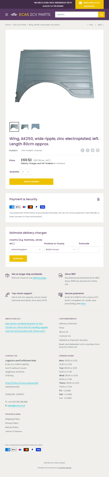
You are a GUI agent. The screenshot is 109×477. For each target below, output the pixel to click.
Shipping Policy (12, 419)
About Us (63, 331)
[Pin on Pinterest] (87, 150)
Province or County (54, 243)
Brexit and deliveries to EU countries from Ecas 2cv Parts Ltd (79, 345)
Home (8, 24)
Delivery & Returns (68, 323)
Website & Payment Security (73, 340)
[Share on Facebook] (82, 150)
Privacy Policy (11, 423)
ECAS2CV (13, 150)
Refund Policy (11, 427)
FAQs (61, 327)
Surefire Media (65, 467)
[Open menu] (6, 14)
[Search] (101, 14)
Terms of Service (13, 431)
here (83, 303)
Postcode (84, 243)
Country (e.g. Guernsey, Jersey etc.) (25, 241)
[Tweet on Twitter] (93, 150)
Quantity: (14, 171)
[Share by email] (98, 150)
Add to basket (31, 181)
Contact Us (65, 336)
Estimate (18, 258)
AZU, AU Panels (19, 24)
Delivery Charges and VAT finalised (37, 163)
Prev (91, 24)
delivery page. (40, 277)
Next (100, 24)
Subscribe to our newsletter (91, 4)
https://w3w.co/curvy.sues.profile (21, 383)
